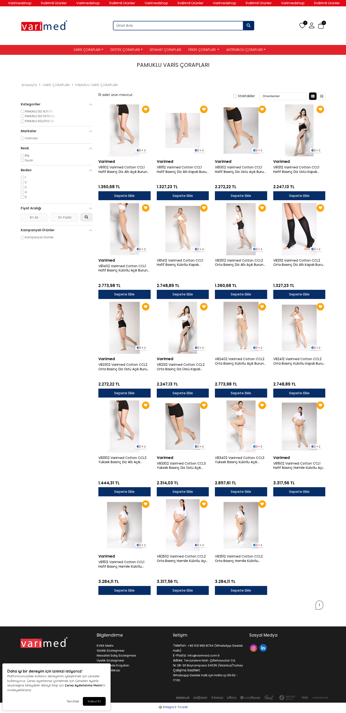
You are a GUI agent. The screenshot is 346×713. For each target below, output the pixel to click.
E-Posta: (179, 655)
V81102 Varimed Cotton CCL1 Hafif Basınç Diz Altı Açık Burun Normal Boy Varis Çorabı (122, 169)
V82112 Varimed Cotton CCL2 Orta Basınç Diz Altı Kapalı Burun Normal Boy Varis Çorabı (299, 262)
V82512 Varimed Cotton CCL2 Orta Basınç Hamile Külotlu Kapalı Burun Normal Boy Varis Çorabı (239, 558)
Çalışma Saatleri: (186, 670)
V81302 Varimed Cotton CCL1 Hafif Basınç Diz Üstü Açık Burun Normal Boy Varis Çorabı (240, 169)
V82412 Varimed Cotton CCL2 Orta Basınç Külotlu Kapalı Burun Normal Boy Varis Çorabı (299, 361)
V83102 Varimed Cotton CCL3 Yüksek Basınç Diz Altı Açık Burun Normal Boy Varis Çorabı (123, 460)
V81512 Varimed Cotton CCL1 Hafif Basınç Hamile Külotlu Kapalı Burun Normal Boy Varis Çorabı (122, 564)
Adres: (178, 660)
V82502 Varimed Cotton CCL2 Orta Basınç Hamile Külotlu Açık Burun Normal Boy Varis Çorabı (182, 558)
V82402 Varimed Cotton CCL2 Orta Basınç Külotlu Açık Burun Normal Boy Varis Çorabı (239, 361)
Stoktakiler (246, 96)
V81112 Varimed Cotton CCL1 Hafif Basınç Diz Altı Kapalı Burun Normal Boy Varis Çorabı (183, 169)
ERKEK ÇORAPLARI (202, 49)
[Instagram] (254, 647)
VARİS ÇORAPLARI (87, 49)
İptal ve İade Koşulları (113, 665)
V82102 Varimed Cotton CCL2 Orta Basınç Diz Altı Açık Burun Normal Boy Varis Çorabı (239, 262)
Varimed (106, 161)
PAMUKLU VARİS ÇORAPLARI (96, 85)
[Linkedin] (264, 647)
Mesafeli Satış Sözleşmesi (116, 655)
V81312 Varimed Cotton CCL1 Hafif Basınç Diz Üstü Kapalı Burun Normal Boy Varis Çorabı (298, 169)
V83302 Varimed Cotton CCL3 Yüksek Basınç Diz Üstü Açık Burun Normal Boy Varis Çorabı (181, 465)
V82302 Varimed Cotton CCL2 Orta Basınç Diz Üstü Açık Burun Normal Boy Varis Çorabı (123, 366)
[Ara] (248, 25)
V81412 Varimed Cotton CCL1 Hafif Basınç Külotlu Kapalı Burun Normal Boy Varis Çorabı (181, 262)
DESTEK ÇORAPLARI (125, 49)
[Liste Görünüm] (322, 96)
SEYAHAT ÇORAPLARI (165, 49)
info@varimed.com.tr (204, 655)
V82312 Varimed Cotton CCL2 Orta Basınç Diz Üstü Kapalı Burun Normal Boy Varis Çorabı (181, 366)
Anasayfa (29, 85)
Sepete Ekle (124, 195)
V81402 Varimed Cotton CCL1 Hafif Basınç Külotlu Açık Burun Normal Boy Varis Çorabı (123, 268)
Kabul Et (94, 701)
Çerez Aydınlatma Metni (83, 685)
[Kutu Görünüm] (313, 96)
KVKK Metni (105, 645)
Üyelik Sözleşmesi (110, 660)
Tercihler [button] (72, 701)
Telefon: (179, 645)
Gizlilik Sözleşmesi (110, 650)
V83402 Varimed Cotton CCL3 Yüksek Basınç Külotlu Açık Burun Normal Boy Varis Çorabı (239, 460)
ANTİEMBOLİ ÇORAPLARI (244, 49)
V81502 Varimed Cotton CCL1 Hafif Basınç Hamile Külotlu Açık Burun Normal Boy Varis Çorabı (298, 465)
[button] (321, 26)
